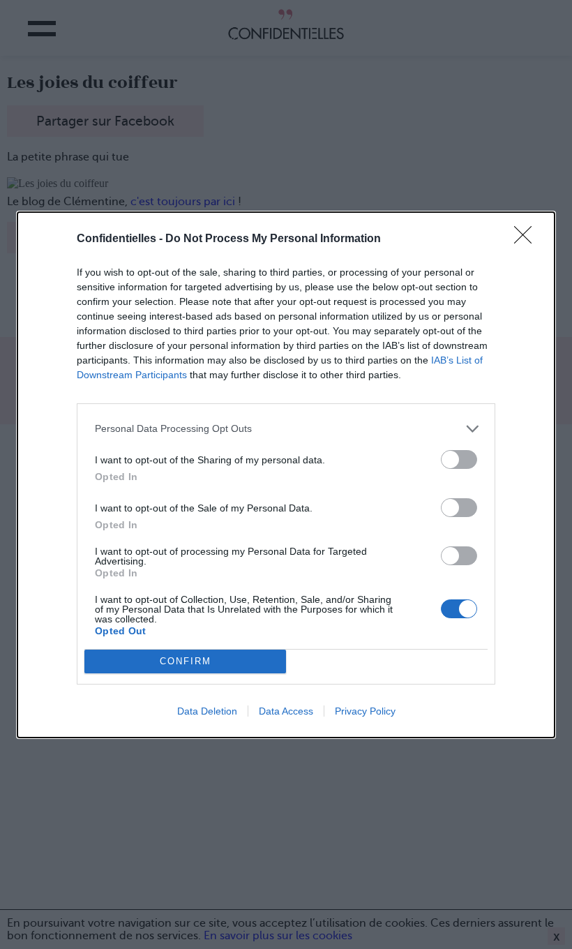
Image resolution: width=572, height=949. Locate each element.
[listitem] (286, 428)
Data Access (286, 711)
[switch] (459, 459)
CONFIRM (185, 661)
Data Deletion (207, 711)
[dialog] (286, 475)
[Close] (527, 239)
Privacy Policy (365, 711)
